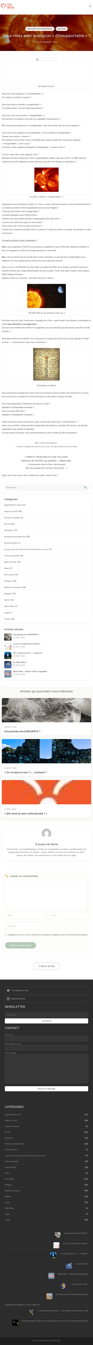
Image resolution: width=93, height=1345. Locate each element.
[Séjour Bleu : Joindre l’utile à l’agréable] (51, 1276)
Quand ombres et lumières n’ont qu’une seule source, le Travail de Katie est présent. (55, 1321)
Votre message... (11, 1053)
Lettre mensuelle (11, 556)
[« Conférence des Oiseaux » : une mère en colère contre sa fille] (31, 1312)
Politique (8, 581)
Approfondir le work (12, 505)
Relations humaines (12, 587)
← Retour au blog (46, 966)
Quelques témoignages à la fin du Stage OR (22, 1305)
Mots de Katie (10, 562)
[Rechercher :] (46, 487)
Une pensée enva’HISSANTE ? (22, 731)
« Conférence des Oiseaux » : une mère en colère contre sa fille (63, 1311)
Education (8, 530)
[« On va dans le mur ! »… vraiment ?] (53, 1255)
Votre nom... (9, 1035)
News (6, 568)
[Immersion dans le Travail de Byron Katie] (49, 1296)
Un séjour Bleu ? (81, 1264)
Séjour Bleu (9, 606)
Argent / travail (10, 511)
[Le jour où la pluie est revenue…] (56, 1245)
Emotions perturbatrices (15, 536)
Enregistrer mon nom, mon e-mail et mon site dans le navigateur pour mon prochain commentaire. (48, 935)
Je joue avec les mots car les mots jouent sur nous (26, 549)
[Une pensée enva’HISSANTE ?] (57, 1235)
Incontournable (10, 543)
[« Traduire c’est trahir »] (64, 1286)
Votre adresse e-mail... (13, 1044)
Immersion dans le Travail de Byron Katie (72, 1294)
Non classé (9, 574)
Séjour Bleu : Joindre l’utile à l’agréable (73, 1274)
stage (6, 613)
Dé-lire (7, 524)
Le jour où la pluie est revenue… (75, 1243)
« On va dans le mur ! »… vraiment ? (25, 772)
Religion (7, 593)
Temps (7, 619)
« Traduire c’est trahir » (79, 1284)
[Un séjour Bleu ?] (69, 1266)
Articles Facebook (12, 518)
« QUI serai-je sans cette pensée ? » (25, 813)
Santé (6, 600)
